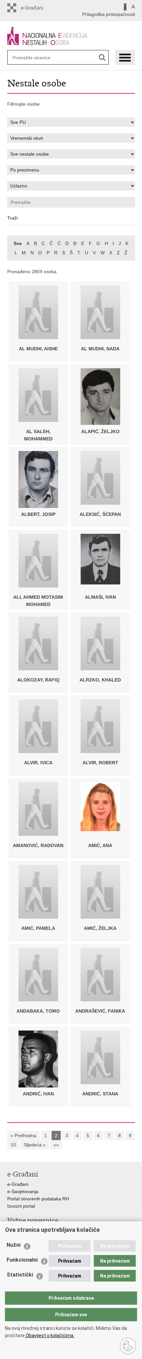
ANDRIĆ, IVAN (38, 1093)
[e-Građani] (35, 7)
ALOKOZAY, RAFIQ (38, 679)
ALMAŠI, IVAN (100, 597)
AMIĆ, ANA (100, 845)
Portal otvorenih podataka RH (38, 1198)
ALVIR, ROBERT (100, 762)
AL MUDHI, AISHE (38, 348)
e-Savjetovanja (22, 1191)
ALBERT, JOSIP (38, 514)
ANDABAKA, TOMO (38, 1011)
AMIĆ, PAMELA (38, 928)
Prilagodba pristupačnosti (108, 14)
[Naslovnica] (71, 36)
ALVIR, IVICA (38, 762)
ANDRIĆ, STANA (100, 1093)
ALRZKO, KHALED (100, 679)
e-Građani (17, 1184)
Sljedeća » (35, 1144)
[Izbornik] (125, 57)
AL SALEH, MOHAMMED (38, 435)
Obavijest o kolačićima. (49, 1335)
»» (56, 1144)
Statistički (20, 1275)
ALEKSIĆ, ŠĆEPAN (100, 514)
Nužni (13, 1245)
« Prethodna (23, 1135)
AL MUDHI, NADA (100, 348)
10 (13, 1144)
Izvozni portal (21, 1206)
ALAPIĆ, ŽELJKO (100, 431)
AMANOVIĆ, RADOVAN (38, 845)
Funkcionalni (22, 1260)
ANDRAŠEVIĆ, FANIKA (100, 1011)
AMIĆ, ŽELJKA (100, 928)
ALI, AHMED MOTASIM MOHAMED (38, 600)
